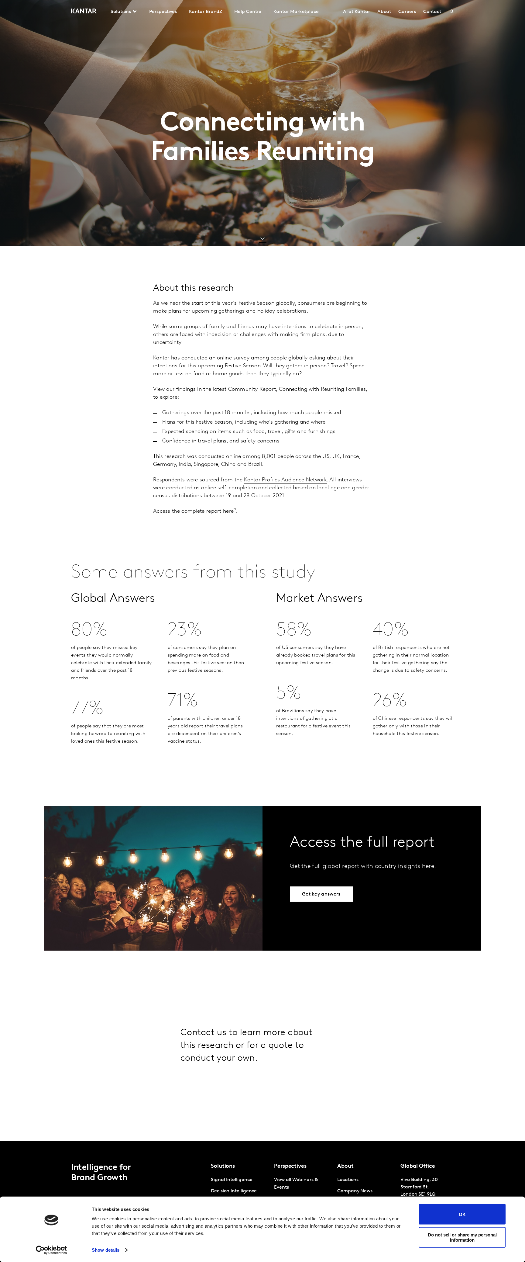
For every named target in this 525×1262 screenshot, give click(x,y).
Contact (432, 11)
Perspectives (163, 11)
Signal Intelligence (231, 1179)
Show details (105, 1250)
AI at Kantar (356, 11)
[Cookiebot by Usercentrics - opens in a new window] (51, 1250)
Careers (407, 11)
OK (462, 1214)
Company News (354, 1191)
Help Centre (247, 11)
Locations (348, 1179)
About (384, 11)
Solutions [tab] (121, 11)
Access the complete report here (193, 511)
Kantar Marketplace (296, 11)
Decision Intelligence (234, 1191)
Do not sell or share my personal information (462, 1237)
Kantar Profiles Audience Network (285, 480)
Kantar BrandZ (205, 11)
